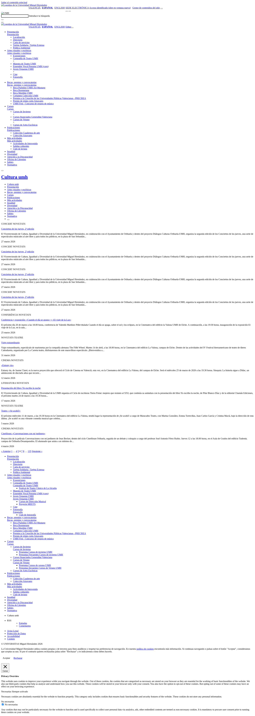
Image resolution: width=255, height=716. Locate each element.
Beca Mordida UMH (22, 93)
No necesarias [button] (7, 701)
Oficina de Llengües (16, 159)
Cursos (10, 106)
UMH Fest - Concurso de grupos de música (33, 103)
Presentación (13, 32)
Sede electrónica (77, 7)
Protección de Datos (16, 633)
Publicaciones (13, 127)
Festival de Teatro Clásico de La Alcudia (38, 488)
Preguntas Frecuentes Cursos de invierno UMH (41, 554)
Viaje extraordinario (10, 342)
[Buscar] (2, 19)
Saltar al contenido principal (14, 2)
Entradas (23, 623)
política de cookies (145, 649)
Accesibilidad (13, 636)
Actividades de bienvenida (25, 143)
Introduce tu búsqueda (39, 16)
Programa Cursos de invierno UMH (35, 552)
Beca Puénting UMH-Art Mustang (29, 87)
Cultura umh (14, 177)
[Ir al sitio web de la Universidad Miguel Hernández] (24, 5)
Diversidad (12, 154)
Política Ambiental (21, 48)
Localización (19, 37)
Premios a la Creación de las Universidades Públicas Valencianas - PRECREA (49, 98)
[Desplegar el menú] (69, 11)
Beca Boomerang (21, 90)
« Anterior (6, 451)
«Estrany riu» (7, 365)
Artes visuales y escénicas (19, 50)
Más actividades (14, 138)
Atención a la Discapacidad (20, 157)
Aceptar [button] (6, 658)
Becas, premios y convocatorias (21, 82)
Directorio (17, 40)
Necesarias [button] (6, 691)
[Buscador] (161, 8)
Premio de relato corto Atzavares (28, 101)
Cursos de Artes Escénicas (25, 125)
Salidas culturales (21, 146)
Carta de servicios (21, 42)
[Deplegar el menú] (8, 219)
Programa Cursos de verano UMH (35, 565)
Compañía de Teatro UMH (25, 58)
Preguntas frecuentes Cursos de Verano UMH (40, 568)
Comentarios (25, 626)
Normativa (12, 164)
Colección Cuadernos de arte (26, 133)
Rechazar (18, 658)
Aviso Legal (12, 631)
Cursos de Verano (21, 119)
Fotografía (18, 77)
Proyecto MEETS (27, 504)
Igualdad (11, 151)
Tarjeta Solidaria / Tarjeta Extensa (28, 45)
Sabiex (10, 162)
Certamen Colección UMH (25, 95)
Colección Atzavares (22, 135)
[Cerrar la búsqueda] (2, 22)
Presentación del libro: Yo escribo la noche (21, 388)
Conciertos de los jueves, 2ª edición (17, 229)
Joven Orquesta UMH (23, 69)
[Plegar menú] (72, 27)
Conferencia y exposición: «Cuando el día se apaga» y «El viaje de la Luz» (36, 320)
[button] (13, 34)
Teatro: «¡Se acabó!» (11, 411)
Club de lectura (20, 149)
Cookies (11, 639)
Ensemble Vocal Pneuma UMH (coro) (31, 66)
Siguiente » (37, 451)
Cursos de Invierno (22, 111)
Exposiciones (19, 55)
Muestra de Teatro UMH (24, 63)
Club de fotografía (27, 515)
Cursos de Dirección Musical (32, 501)
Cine (15, 74)
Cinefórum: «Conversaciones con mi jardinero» (23, 433)
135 (29, 451)
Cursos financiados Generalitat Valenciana (32, 117)
